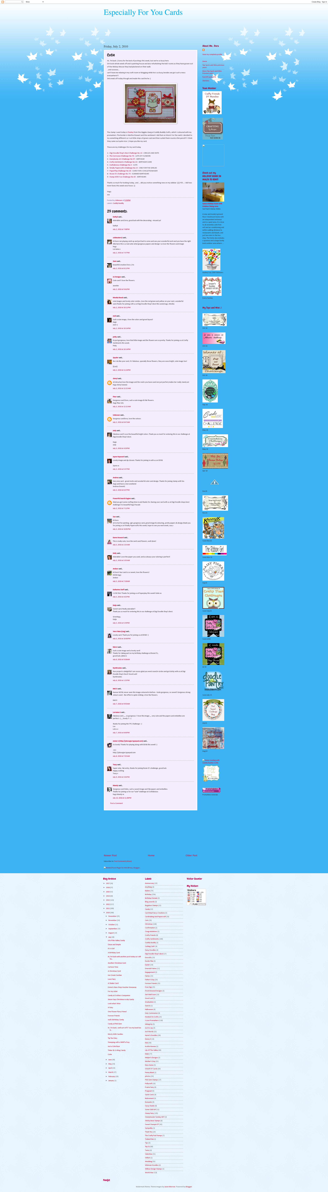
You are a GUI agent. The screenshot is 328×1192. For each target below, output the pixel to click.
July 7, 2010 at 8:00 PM (121, 733)
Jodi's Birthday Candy (116, 1020)
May (110, 1064)
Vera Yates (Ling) (119, 631)
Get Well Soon (150, 995)
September (112, 929)
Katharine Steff (118, 590)
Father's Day (149, 980)
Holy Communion (151, 1013)
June (110, 1060)
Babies (147, 891)
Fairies (147, 976)
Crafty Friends (150, 935)
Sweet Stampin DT (152, 1124)
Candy (147, 909)
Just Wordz (149, 1032)
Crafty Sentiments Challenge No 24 (123, 162)
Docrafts (148, 958)
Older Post (191, 855)
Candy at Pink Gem (115, 1024)
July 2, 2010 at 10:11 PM (121, 308)
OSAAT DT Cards (151, 1069)
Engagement (150, 972)
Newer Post (110, 855)
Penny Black (149, 1073)
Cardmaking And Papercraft (155, 917)
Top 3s (147, 1147)
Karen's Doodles (151, 1035)
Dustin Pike (149, 961)
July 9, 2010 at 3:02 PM (121, 777)
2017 (108, 883)
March (111, 1072)
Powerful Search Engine (122, 499)
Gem (114, 261)
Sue (114, 517)
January (111, 1081)
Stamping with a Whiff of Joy (119, 1042)
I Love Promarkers (152, 1021)
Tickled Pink (149, 1139)
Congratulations (151, 932)
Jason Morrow (170, 1187)
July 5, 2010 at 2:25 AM (121, 545)
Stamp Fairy (149, 1113)
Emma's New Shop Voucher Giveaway (122, 987)
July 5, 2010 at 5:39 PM (121, 623)
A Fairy (110, 1008)
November (112, 920)
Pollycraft (148, 1084)
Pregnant (148, 1091)
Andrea (116, 478)
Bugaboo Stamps (151, 906)
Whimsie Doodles (151, 1165)
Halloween (149, 1009)
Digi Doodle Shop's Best (154, 954)
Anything (148, 887)
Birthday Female (151, 898)
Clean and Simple (114, 945)
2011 (108, 908)
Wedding (148, 1162)
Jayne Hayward (118, 457)
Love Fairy (112, 979)
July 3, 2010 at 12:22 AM (122, 388)
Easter (147, 965)
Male (147, 1054)
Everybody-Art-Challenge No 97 (122, 159)
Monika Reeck (118, 298)
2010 (108, 913)
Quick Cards (149, 1095)
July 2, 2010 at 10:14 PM (121, 328)
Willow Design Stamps (153, 1169)
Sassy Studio (150, 1106)
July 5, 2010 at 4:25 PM (121, 597)
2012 (108, 904)
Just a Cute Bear (114, 1046)
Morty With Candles (115, 1034)
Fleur (115, 397)
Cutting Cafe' (150, 946)
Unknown (116, 415)
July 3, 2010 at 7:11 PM (121, 508)
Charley (130, 132)
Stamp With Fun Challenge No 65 (123, 177)
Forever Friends (114, 1016)
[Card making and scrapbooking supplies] (213, 763)
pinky (115, 337)
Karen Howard (118, 538)
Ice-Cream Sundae (115, 975)
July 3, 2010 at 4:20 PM (121, 448)
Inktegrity (148, 1024)
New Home (149, 1065)
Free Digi (148, 987)
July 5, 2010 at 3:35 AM (121, 560)
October (111, 925)
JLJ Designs (117, 277)
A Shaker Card (113, 983)
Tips (146, 1143)
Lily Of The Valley (151, 1050)
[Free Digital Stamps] (211, 781)
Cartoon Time (113, 967)
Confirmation (150, 928)
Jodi (114, 316)
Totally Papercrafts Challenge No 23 (124, 168)
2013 (108, 900)
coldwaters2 (117, 238)
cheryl (115, 379)
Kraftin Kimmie (150, 1047)
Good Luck (149, 998)
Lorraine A (117, 712)
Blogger (189, 1187)
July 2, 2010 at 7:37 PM (121, 253)
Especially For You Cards (143, 12)
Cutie (110, 1054)
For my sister (113, 991)
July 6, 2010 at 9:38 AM (121, 660)
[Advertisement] (150, 832)
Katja (115, 605)
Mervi (115, 647)
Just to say (149, 1028)
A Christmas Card (114, 971)
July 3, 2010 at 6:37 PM (121, 490)
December (112, 916)
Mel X (115, 689)
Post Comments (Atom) (123, 861)
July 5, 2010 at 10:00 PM (121, 639)
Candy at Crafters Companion (119, 996)
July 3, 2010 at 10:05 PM (121, 529)
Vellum (147, 1158)
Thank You (148, 1132)
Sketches (205, 81)
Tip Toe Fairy (112, 1038)
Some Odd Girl (150, 1110)
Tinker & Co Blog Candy (117, 1050)
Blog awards (150, 902)
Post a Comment (116, 803)
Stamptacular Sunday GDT (155, 1117)
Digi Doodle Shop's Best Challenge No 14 (126, 153)
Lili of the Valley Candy (116, 941)
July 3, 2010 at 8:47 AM (121, 422)
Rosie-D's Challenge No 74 (120, 174)
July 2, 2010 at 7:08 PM (121, 229)
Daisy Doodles (150, 950)
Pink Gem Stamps (151, 1080)
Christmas (148, 924)
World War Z (150, 1173)
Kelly (114, 553)
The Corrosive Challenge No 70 (122, 156)
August (111, 933)
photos (147, 1076)
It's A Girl (111, 949)
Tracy (115, 765)
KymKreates (117, 668)
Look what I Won (114, 1004)
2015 (108, 892)
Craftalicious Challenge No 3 (121, 165)
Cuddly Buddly (118, 203)
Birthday (148, 895)
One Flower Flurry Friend (117, 1012)
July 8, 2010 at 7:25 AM (121, 756)
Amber (115, 569)
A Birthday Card (114, 953)
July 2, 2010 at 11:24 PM (121, 370)
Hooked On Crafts (151, 1017)
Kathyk (115, 217)
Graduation (149, 1002)
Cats (146, 920)
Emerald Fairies (151, 969)
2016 (108, 888)
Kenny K (148, 1039)
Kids (146, 1043)
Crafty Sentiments (152, 939)
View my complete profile (212, 55)
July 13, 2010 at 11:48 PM (122, 798)
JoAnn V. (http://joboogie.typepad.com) (128, 741)
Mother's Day (150, 1061)
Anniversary (149, 883)
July (109, 937)
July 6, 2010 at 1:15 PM (121, 680)
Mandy (115, 786)
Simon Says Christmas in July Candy (121, 999)
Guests (147, 1006)
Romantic (148, 1102)
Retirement (149, 1098)
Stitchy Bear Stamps (152, 1121)
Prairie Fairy (149, 1087)
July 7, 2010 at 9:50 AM (121, 704)
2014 (108, 896)
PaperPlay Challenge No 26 (120, 171)
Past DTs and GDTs (209, 77)
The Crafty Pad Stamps (153, 1136)
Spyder (115, 358)
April (110, 1068)
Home (151, 855)
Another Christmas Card (117, 963)
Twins (147, 1150)
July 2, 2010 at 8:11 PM (121, 268)
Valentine (148, 1154)
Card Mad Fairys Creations (155, 913)
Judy (114, 431)
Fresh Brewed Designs (153, 991)
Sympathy (149, 1128)
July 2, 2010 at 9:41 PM (121, 289)
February (112, 1077)
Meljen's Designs (151, 1058)
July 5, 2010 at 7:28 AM (121, 581)
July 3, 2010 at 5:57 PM (121, 469)
